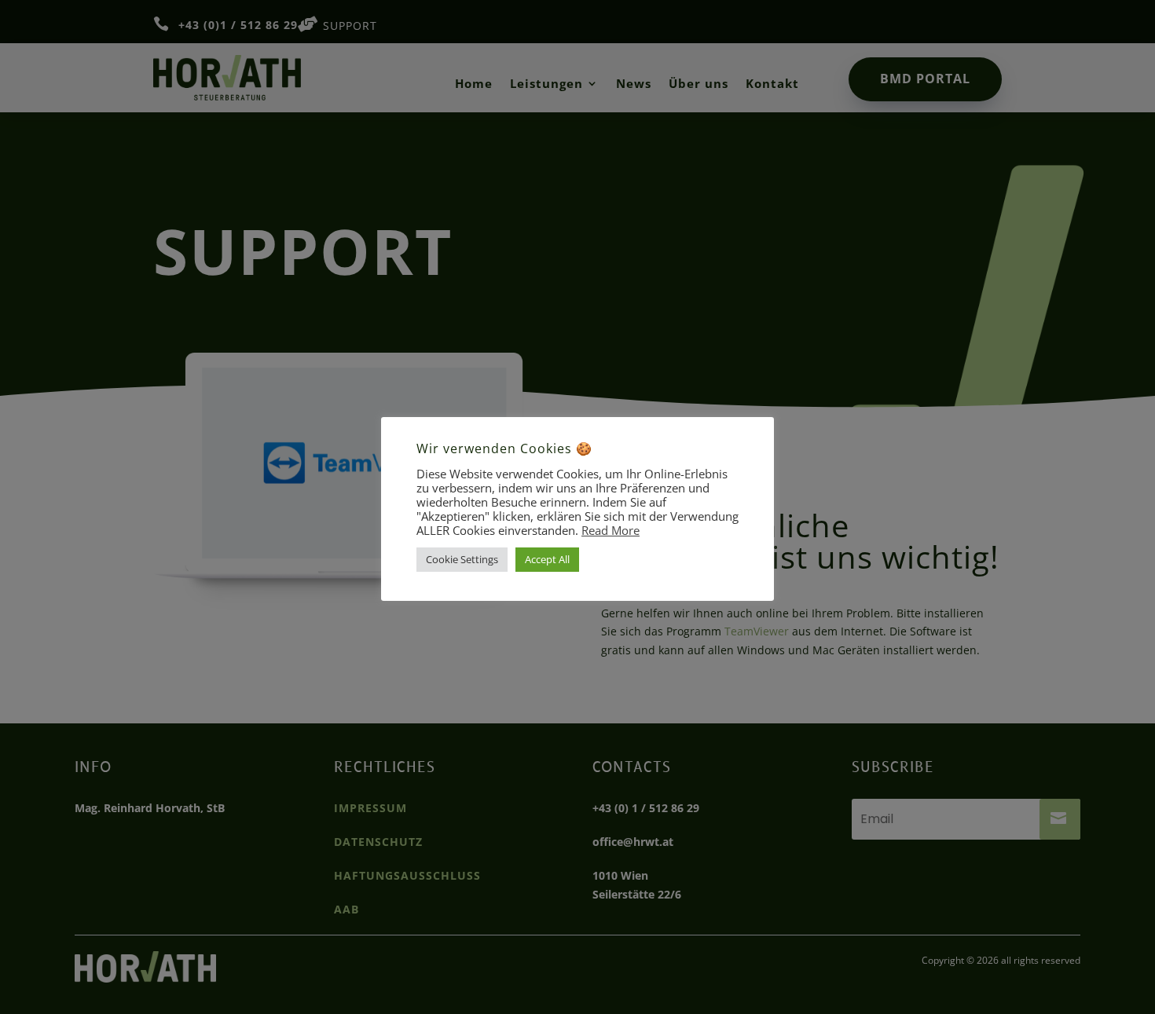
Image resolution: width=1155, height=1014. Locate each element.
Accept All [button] (547, 559)
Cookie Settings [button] (462, 559)
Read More (610, 530)
